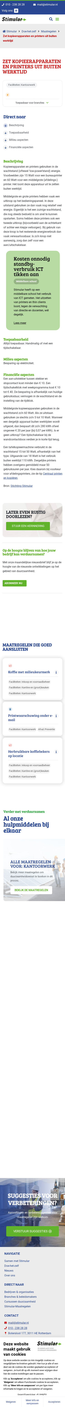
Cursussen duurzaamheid (20, 1301)
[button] (57, 19)
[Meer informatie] (56, 672)
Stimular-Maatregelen (17, 1306)
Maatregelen (48, 31)
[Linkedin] (16, 11)
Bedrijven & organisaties (19, 1292)
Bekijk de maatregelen (31, 890)
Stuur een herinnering (28, 526)
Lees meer (20, 323)
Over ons (9, 1275)
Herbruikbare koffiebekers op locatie (29, 753)
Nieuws (8, 1270)
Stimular (11, 31)
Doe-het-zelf (29, 31)
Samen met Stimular (16, 1261)
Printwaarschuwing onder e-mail (30, 717)
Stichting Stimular (22, 486)
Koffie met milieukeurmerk (29, 672)
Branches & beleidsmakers (20, 1296)
